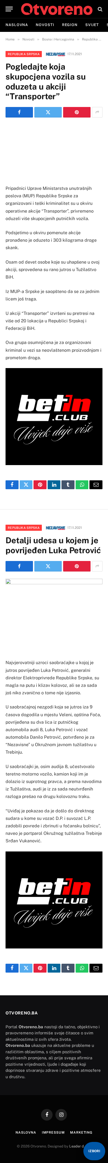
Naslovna (17, 25)
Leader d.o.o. (80, 1146)
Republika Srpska (24, 54)
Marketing (81, 1132)
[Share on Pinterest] (77, 112)
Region (70, 25)
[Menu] (9, 9)
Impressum (53, 1132)
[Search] (99, 9)
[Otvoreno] (56, 9)
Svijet (92, 25)
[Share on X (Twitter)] (48, 112)
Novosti (45, 25)
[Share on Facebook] (19, 112)
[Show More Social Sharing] (97, 112)
